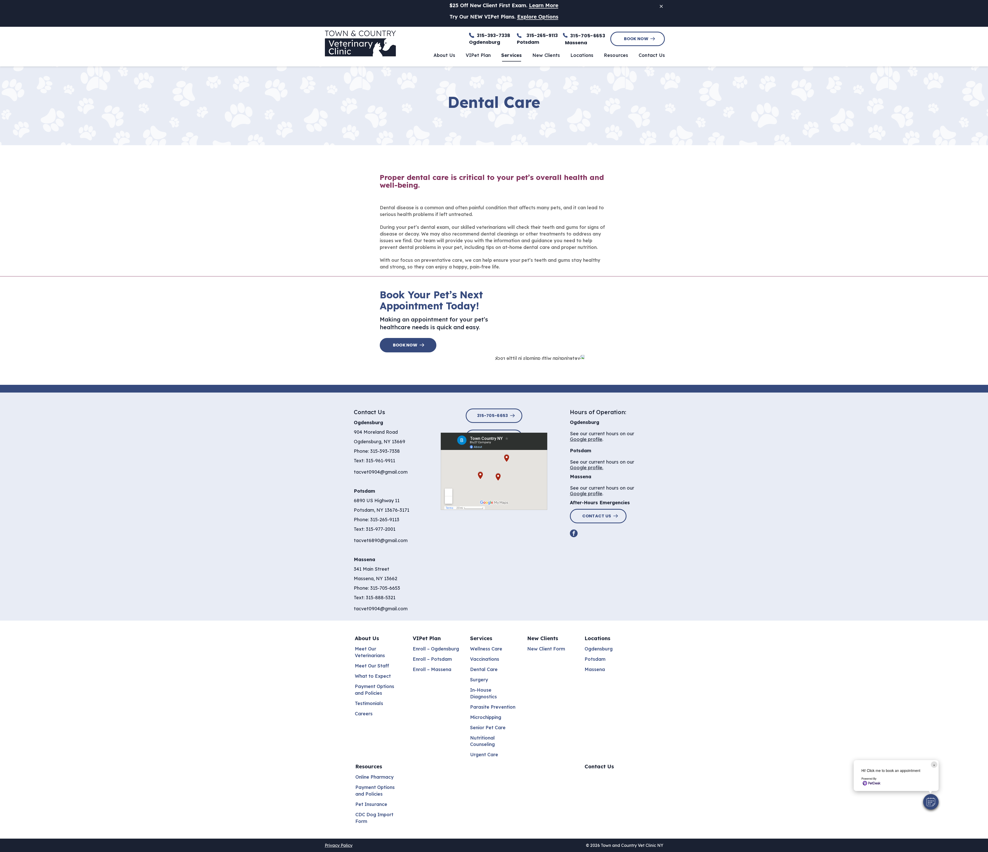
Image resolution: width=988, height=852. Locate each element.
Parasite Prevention (492, 707)
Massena (595, 669)
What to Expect (373, 676)
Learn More (543, 5)
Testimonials (369, 703)
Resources (368, 766)
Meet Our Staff (372, 666)
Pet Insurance (371, 804)
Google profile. (586, 468)
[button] (931, 802)
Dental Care (484, 669)
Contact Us (596, 516)
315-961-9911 (380, 461)
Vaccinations (484, 659)
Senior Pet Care (488, 728)
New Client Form (546, 649)
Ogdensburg (599, 649)
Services (481, 638)
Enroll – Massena (432, 669)
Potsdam (595, 659)
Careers (364, 714)
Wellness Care (486, 649)
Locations (597, 638)
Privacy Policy (338, 845)
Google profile (586, 439)
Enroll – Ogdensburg (436, 649)
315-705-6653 (587, 36)
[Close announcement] (661, 6)
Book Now (636, 39)
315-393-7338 (385, 451)
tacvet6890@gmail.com (381, 540)
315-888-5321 (380, 598)
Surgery (479, 680)
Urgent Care (484, 755)
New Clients (542, 638)
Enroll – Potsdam (432, 659)
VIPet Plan (427, 638)
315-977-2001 (380, 529)
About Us (367, 638)
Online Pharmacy (374, 777)
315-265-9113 (384, 520)
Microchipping (485, 717)
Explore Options (537, 16)
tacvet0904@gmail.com (381, 472)
